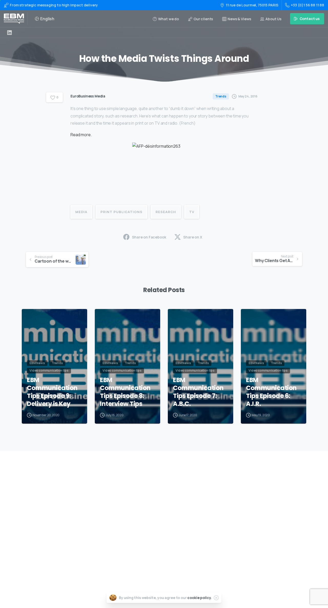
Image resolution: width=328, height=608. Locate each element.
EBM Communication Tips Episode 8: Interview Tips (125, 392)
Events (150, 514)
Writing (150, 490)
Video (148, 506)
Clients (150, 531)
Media (81, 212)
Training (151, 498)
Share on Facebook (149, 237)
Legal (148, 547)
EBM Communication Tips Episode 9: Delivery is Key (52, 392)
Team (148, 523)
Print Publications (121, 212)
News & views (155, 539)
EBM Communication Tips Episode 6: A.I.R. (271, 392)
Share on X (192, 237)
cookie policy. (199, 597)
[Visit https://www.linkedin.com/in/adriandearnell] (9, 32)
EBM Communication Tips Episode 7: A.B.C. (198, 392)
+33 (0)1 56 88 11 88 (307, 5)
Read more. (80, 134)
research (166, 212)
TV (191, 212)
